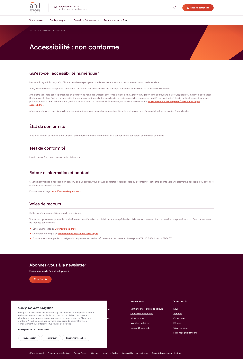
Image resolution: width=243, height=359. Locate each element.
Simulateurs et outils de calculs (146, 308)
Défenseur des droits (65, 228)
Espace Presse (80, 353)
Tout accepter (29, 337)
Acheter (177, 313)
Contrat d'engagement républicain (167, 353)
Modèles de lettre (139, 323)
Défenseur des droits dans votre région (78, 233)
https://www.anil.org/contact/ (66, 191)
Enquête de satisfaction (58, 353)
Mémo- (140, 327)
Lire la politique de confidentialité (33, 329)
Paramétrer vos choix (76, 337)
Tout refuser (51, 337)
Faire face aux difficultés (186, 332)
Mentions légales (110, 353)
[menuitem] (37, 20)
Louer (176, 308)
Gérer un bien (180, 327)
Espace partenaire (199, 7)
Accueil (32, 30)
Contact (95, 353)
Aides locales (137, 318)
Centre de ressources (141, 313)
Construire (178, 318)
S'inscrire (38, 279)
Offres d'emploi (36, 353)
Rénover (177, 323)
